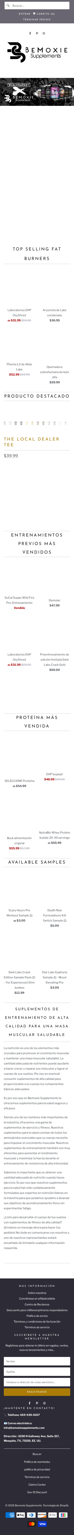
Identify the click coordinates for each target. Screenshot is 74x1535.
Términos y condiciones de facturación (37, 1321)
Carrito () (45, 14)
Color (7, 465)
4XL (35, 499)
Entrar (24, 14)
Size (6, 482)
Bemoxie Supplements (28, 1505)
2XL (8, 499)
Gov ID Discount (37, 1492)
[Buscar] (8, 5)
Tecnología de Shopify (56, 1505)
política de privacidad (37, 1469)
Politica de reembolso (37, 1461)
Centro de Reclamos (37, 1304)
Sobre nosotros (37, 1292)
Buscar (37, 1454)
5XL (49, 499)
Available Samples (37, 862)
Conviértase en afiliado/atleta (37, 1298)
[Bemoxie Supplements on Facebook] (30, 33)
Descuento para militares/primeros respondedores (37, 1310)
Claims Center (37, 1484)
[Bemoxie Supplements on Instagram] (43, 33)
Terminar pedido (37, 20)
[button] (37, 512)
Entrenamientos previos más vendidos (37, 544)
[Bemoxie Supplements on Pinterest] (37, 33)
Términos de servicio (37, 1327)
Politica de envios (37, 1315)
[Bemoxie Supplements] (37, 52)
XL (48, 490)
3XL (22, 499)
